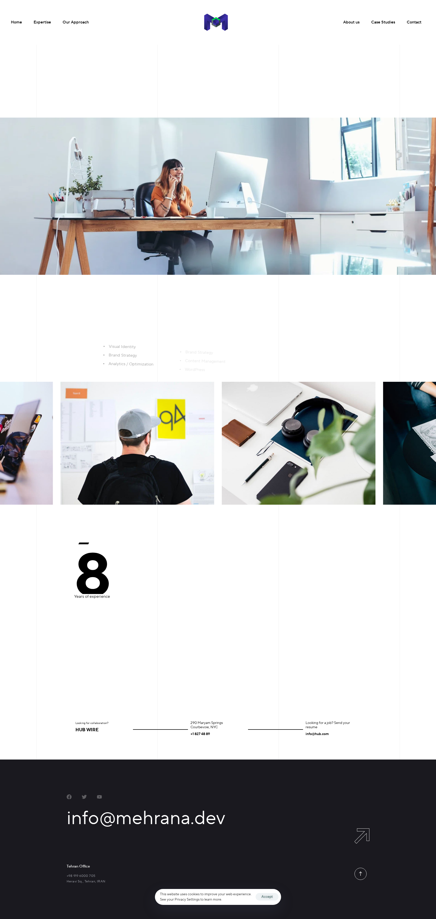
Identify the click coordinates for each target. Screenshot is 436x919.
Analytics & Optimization (175, 677)
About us (351, 22)
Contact (414, 22)
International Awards (306, 98)
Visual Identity (163, 650)
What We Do (300, 73)
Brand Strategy (164, 663)
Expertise (42, 22)
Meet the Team (302, 86)
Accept (267, 897)
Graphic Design (164, 691)
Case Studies (383, 22)
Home (16, 22)
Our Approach (76, 22)
